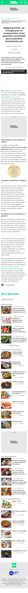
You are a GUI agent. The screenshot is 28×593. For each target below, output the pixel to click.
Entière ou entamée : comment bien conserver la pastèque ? (19, 330)
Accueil (2, 18)
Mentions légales (19, 580)
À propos (4, 579)
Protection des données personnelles (11, 583)
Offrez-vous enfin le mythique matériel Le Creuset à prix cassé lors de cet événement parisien (19, 310)
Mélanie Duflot (10, 285)
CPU (5, 582)
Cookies (23, 583)
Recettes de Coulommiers (7, 299)
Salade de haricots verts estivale (18, 412)
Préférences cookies (11, 585)
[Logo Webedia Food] (14, 573)
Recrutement (11, 580)
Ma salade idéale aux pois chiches (19, 392)
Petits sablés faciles (18, 541)
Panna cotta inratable (19, 531)
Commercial (4, 580)
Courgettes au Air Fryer (19, 551)
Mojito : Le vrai (16, 501)
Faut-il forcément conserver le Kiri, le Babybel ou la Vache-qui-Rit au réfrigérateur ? (19, 472)
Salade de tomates (18, 401)
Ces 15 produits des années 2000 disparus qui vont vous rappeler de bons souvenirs (19, 492)
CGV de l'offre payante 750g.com (15, 582)
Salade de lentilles (18, 382)
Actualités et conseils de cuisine (13, 18)
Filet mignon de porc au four (19, 512)
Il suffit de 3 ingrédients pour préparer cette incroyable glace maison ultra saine (18, 320)
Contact (9, 579)
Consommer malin (6, 19)
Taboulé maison (17, 421)
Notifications (22, 579)
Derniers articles (14, 345)
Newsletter (15, 579)
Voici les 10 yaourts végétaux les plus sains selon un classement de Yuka (19, 482)
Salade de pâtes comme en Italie (17, 353)
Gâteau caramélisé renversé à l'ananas (18, 522)
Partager (15, 49)
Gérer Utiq (19, 585)
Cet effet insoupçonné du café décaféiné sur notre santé (19, 462)
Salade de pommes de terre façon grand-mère (19, 373)
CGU (25, 580)
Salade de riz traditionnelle (16, 363)
